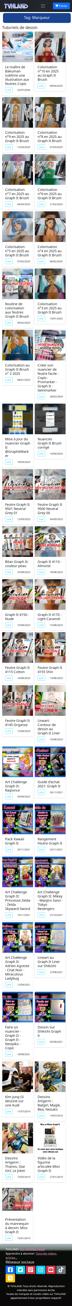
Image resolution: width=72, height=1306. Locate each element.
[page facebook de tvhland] (10, 1270)
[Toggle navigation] (43, 5)
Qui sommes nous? (32, 1249)
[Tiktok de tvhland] (61, 1270)
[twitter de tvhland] (20, 1270)
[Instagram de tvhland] (40, 1270)
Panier (63, 6)
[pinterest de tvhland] (30, 1270)
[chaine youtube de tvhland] (51, 1270)
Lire (9, 90)
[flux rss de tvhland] (10, 1278)
